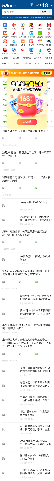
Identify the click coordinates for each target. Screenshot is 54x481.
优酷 (14, 53)
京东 (5, 45)
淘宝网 (22, 45)
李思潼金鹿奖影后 (38, 18)
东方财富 (5, 37)
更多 (48, 82)
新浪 (40, 29)
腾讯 (22, 29)
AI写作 (16, 63)
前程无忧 (6, 63)
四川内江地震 (7, 18)
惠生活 (16, 58)
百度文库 (40, 53)
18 (45, 5)
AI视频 (5, 58)
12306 (48, 53)
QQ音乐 (37, 58)
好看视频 (48, 37)
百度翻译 (31, 37)
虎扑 (22, 53)
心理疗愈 (27, 63)
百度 (5, 29)
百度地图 (22, 37)
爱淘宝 (31, 45)
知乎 (31, 53)
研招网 (49, 45)
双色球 (38, 63)
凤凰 (14, 29)
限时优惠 (27, 58)
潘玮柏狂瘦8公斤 (22, 18)
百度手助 (40, 45)
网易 (49, 29)
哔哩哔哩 (13, 45)
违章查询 (48, 58)
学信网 (14, 37)
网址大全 (48, 63)
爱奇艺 (40, 37)
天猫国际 (5, 53)
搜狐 (31, 29)
